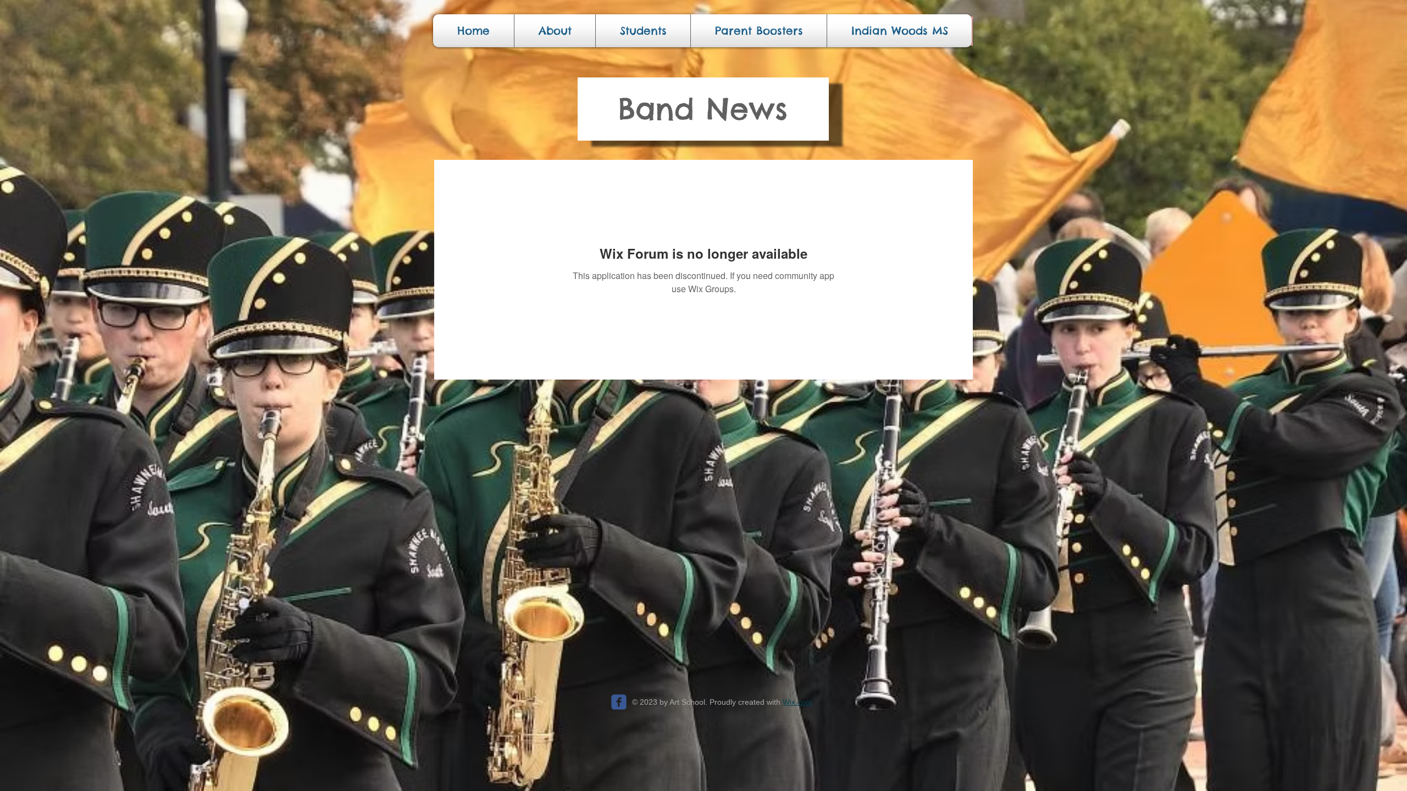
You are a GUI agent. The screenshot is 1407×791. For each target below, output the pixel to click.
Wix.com (797, 702)
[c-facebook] (619, 702)
